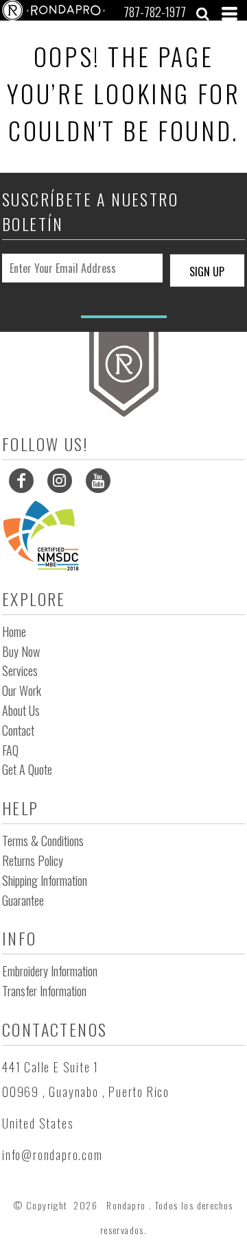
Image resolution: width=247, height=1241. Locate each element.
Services (20, 670)
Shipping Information (44, 880)
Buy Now (21, 651)
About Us (21, 710)
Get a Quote (27, 769)
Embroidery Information (49, 971)
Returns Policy (32, 860)
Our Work (21, 690)
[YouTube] (98, 480)
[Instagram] (59, 480)
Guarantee (23, 900)
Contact (18, 730)
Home (14, 631)
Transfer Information (44, 991)
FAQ (10, 750)
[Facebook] (21, 480)
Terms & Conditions (43, 841)
